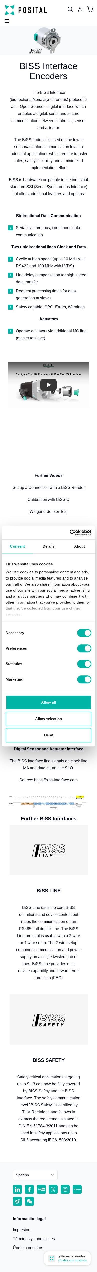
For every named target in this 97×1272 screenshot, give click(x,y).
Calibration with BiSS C (48, 499)
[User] (70, 9)
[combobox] (35, 1175)
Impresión (21, 1230)
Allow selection (48, 719)
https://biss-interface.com (56, 780)
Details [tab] (49, 546)
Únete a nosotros (28, 1248)
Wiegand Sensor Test (48, 511)
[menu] (5, 19)
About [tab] (79, 546)
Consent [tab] (17, 546)
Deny (48, 735)
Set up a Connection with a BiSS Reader (49, 487)
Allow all (48, 702)
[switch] (84, 648)
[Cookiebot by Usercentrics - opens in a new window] (69, 532)
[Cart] (90, 9)
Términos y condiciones (34, 1239)
